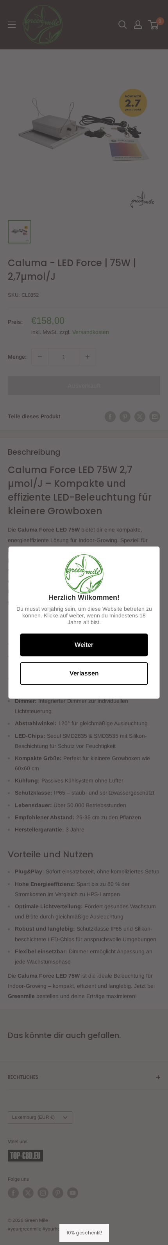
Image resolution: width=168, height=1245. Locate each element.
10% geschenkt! (84, 1232)
